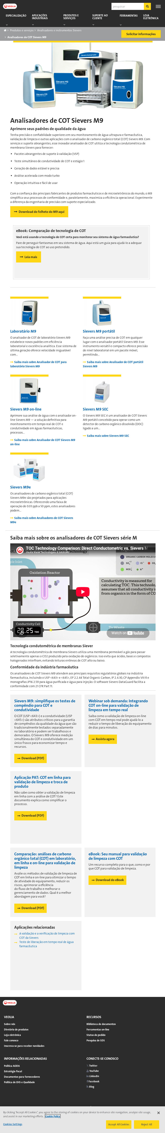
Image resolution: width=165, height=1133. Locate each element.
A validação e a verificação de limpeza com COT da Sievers (47, 935)
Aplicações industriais (40, 17)
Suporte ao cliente (100, 17)
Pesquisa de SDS (96, 1040)
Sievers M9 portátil (99, 331)
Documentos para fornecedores (22, 1076)
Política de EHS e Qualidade (19, 1082)
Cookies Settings (12, 1124)
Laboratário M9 (23, 331)
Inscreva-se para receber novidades (24, 1046)
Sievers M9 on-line (25, 409)
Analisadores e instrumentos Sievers (59, 30)
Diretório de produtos (16, 1029)
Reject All (146, 1124)
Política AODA (12, 1066)
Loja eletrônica (151, 17)
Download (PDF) (33, 758)
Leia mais (31, 257)
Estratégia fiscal (13, 1071)
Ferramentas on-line (98, 1029)
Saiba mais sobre (38, 364)
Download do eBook (110, 880)
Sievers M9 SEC (95, 409)
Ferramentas (129, 15)
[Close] (158, 1112)
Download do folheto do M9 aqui (41, 212)
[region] (82, 1119)
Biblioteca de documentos (101, 1024)
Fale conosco (11, 1040)
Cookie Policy (52, 1116)
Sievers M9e (20, 487)
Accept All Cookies (118, 1124)
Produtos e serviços (71, 17)
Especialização (16, 15)
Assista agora (105, 739)
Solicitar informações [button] (141, 34)
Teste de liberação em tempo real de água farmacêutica (46, 944)
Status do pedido (96, 1035)
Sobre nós (9, 1024)
